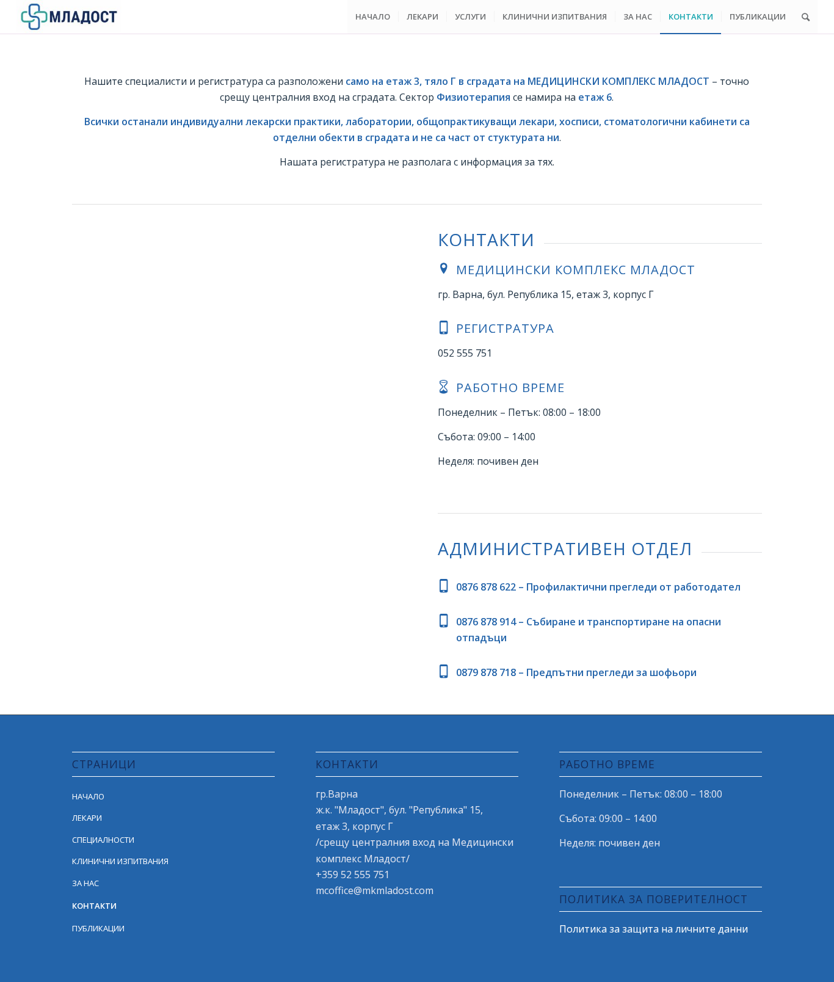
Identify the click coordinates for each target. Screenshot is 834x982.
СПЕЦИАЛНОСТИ (103, 839)
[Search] (806, 17)
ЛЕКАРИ (87, 817)
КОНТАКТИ (94, 905)
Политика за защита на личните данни (653, 929)
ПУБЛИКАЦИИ (98, 928)
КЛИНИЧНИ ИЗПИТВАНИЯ (120, 861)
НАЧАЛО (88, 796)
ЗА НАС (85, 883)
